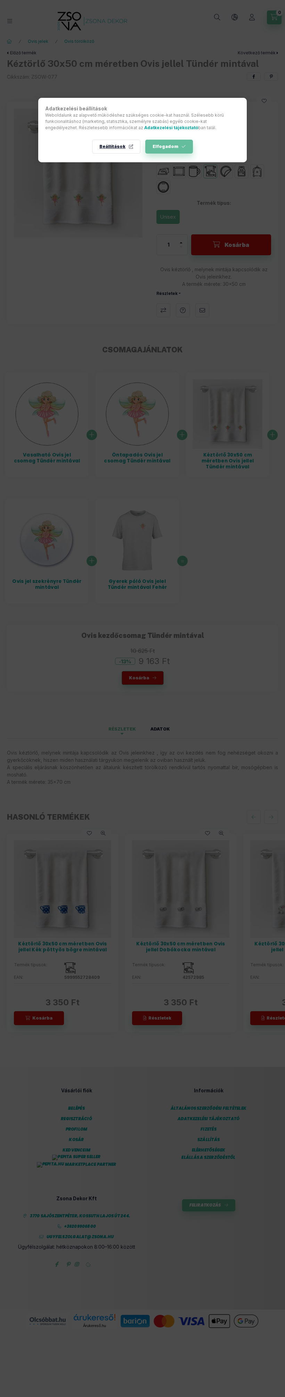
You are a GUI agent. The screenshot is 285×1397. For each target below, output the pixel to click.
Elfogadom (165, 146)
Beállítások (112, 146)
